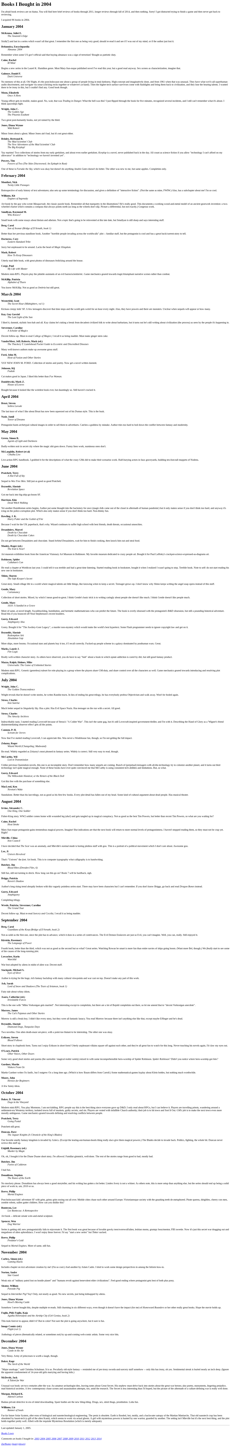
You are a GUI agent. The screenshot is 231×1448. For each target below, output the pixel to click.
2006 (53, 1438)
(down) (21, 1444)
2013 (93, 1438)
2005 (48, 1438)
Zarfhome (6, 1444)
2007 (59, 1438)
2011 (82, 1438)
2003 (36, 1438)
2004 (42, 1438)
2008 (65, 1438)
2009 (70, 1438)
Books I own (7, 1433)
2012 (87, 1438)
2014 (99, 1438)
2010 (76, 1438)
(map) (15, 1444)
